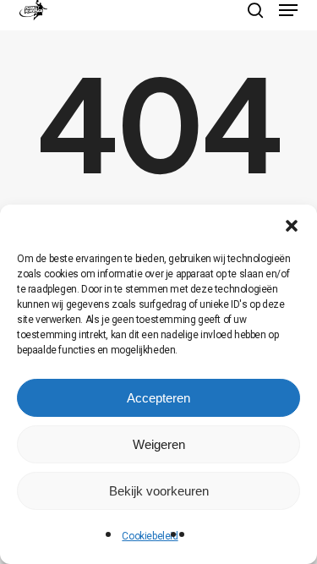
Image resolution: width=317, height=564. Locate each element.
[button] (291, 225)
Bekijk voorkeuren (159, 491)
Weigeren (159, 444)
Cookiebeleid (150, 536)
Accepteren (158, 398)
